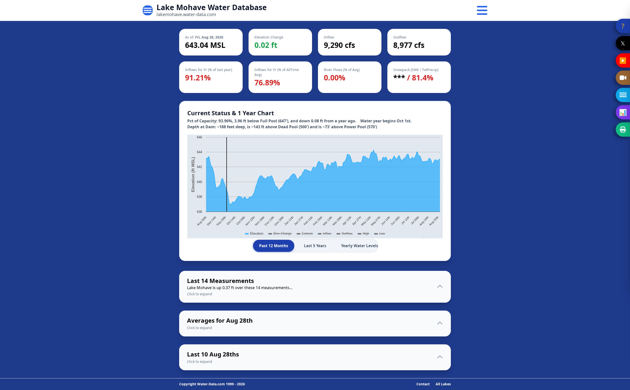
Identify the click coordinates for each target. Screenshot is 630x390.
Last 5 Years (315, 245)
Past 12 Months (273, 245)
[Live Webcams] (623, 78)
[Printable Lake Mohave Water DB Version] (623, 129)
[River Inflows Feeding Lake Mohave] (623, 95)
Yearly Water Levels (359, 245)
